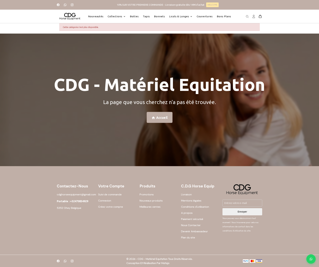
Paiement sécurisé (192, 219)
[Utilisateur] (254, 16)
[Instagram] (72, 5)
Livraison (186, 194)
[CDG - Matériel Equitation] (70, 16)
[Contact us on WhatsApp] (311, 259)
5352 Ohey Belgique (69, 208)
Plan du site (188, 237)
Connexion (104, 200)
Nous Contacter (191, 225)
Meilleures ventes (150, 207)
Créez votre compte (110, 207)
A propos (187, 213)
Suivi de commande (110, 194)
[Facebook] (58, 5)
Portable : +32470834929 (72, 201)
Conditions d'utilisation (195, 207)
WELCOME (212, 5)
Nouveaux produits (151, 200)
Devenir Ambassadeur (194, 231)
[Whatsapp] (65, 5)
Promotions (147, 194)
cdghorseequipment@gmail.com (76, 194)
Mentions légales (191, 200)
